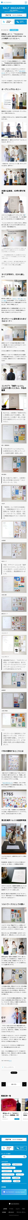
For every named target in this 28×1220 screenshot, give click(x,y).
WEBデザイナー (18, 1164)
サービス (11, 1208)
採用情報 (4, 1212)
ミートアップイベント (8, 1174)
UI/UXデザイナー (7, 1171)
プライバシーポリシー (21, 1212)
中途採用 (17, 1181)
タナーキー (20, 298)
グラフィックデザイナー (9, 1067)
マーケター (20, 1174)
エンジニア (18, 1171)
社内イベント (7, 1177)
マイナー (14, 298)
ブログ (23, 1208)
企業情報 (5, 1208)
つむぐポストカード (7, 782)
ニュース (17, 1208)
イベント (16, 1118)
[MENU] (25, 1)
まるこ (5, 300)
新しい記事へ (24, 1084)
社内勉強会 (17, 1177)
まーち (10, 1060)
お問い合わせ (11, 1212)
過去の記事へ (3, 1084)
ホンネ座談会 (7, 1164)
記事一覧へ (14, 1084)
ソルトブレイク (7, 1181)
